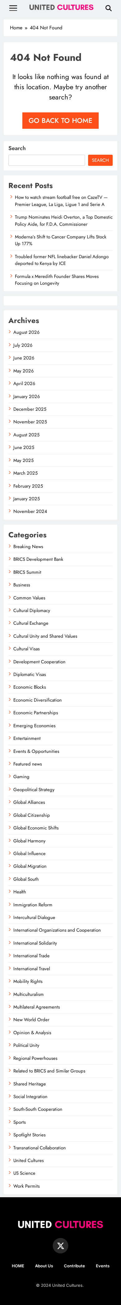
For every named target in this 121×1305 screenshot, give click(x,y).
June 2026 (23, 358)
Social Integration (30, 1096)
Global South (26, 879)
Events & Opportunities (36, 751)
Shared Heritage (29, 1084)
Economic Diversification (37, 700)
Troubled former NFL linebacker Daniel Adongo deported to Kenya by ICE (62, 260)
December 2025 (29, 409)
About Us (44, 1265)
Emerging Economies (34, 725)
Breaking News (28, 546)
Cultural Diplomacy (31, 610)
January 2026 (26, 396)
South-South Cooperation (37, 1109)
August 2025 (26, 434)
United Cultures (28, 1160)
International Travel (31, 968)
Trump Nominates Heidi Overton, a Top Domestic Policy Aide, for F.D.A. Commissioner (64, 220)
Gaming (21, 776)
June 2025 (23, 447)
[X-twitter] (60, 1245)
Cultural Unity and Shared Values (45, 636)
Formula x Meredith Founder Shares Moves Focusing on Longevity (57, 280)
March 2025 (25, 473)
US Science (24, 1173)
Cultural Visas (26, 648)
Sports (19, 1122)
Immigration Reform (32, 904)
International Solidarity (35, 943)
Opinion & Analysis (32, 1032)
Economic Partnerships (35, 712)
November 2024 (30, 511)
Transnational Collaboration (39, 1147)
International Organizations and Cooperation (57, 930)
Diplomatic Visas (29, 674)
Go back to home (60, 120)
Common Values (29, 597)
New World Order (31, 1019)
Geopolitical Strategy (34, 789)
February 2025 (28, 486)
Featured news (27, 764)
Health (19, 891)
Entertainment (27, 738)
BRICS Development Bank (38, 559)
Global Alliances (29, 802)
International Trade (31, 955)
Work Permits (26, 1186)
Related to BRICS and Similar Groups (49, 1071)
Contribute (74, 1265)
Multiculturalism (28, 994)
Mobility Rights (28, 981)
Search (17, 148)
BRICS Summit (27, 572)
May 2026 (23, 370)
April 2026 (24, 383)
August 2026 (26, 332)
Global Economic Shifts (36, 828)
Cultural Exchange (30, 623)
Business (21, 584)
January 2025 (26, 498)
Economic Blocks (29, 687)
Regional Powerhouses (35, 1058)
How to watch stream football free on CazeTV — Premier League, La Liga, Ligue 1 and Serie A (61, 201)
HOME (18, 1265)
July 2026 (23, 345)
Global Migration (30, 866)
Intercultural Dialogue (34, 917)
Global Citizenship (31, 815)
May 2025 (23, 460)
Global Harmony (29, 840)
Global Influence (29, 853)
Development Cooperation (39, 661)
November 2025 (30, 421)
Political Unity (26, 1045)
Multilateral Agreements (36, 1007)
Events (103, 1265)
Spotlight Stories (29, 1134)
